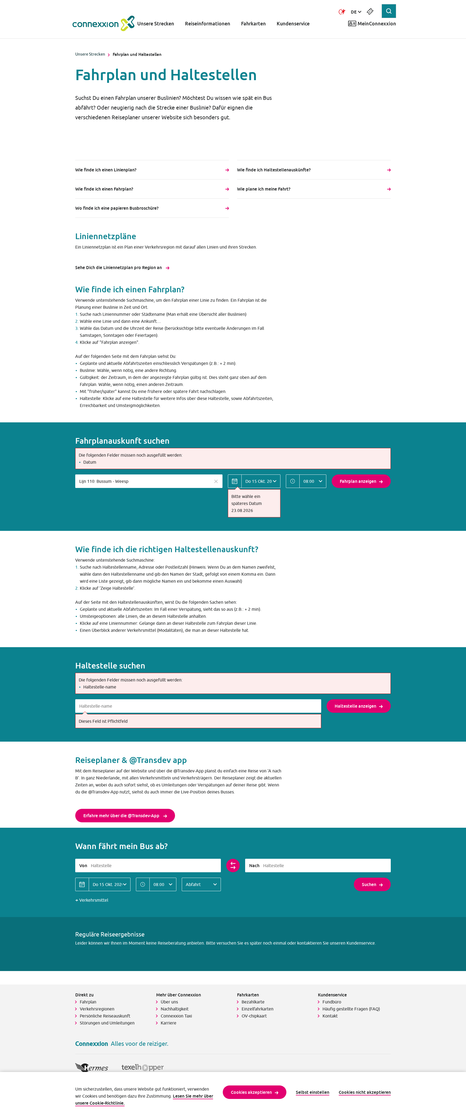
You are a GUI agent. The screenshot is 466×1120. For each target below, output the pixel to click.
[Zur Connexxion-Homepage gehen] (104, 23)
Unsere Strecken (155, 23)
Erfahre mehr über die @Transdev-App (121, 815)
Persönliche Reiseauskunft (105, 1015)
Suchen (369, 884)
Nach (254, 865)
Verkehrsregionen (97, 1008)
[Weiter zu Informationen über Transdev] (342, 12)
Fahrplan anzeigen (358, 481)
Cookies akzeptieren (251, 1092)
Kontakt (330, 1015)
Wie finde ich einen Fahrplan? (104, 189)
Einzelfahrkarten (257, 1008)
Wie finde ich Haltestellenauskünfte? (274, 169)
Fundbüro (332, 1001)
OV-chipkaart (254, 1015)
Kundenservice (293, 23)
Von (83, 865)
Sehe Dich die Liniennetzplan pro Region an (119, 267)
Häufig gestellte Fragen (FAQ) (351, 1008)
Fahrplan (88, 1001)
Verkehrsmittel (93, 900)
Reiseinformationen (207, 23)
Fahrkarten (253, 23)
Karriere (168, 1022)
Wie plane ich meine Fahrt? (264, 189)
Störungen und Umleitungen (107, 1022)
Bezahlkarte (253, 1001)
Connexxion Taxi (176, 1015)
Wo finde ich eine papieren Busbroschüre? (117, 208)
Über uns (169, 1001)
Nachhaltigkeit (175, 1008)
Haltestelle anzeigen (355, 706)
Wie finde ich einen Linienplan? (105, 169)
